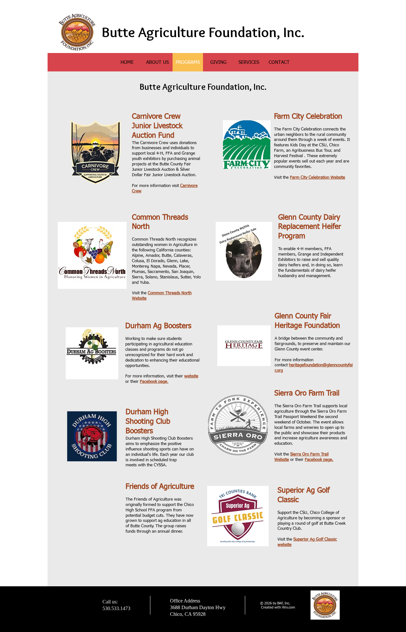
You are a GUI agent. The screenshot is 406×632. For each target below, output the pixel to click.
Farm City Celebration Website (317, 178)
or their (311, 460)
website (191, 376)
